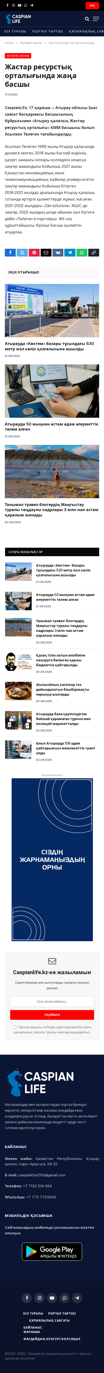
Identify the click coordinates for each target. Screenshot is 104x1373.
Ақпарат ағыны (18, 55)
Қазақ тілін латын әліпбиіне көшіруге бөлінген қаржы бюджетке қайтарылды (60, 660)
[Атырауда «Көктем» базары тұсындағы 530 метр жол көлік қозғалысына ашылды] (52, 310)
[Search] (87, 18)
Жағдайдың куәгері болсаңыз (52, 1339)
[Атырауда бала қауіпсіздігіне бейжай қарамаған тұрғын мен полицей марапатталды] (18, 720)
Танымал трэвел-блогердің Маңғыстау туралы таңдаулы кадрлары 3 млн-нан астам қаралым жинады (51, 510)
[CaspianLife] (35, 19)
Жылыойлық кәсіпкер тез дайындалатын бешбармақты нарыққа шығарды (62, 689)
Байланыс (32, 1327)
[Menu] (96, 18)
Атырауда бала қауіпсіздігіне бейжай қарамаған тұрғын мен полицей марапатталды (63, 719)
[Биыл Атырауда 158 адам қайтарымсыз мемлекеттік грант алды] (18, 749)
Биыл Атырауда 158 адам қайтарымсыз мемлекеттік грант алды (65, 748)
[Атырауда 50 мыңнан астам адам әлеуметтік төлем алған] (52, 391)
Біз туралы (15, 31)
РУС (92, 5)
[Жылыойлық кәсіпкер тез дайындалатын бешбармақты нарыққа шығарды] (18, 691)
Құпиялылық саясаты (49, 1320)
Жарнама (31, 1332)
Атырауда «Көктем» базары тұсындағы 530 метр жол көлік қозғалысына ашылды (63, 570)
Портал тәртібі (47, 31)
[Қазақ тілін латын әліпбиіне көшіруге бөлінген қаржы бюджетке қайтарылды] (18, 661)
